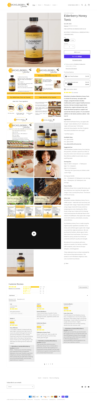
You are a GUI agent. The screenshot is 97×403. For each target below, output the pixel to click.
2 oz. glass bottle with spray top (72, 144)
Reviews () (12, 299)
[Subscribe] (32, 386)
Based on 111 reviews (14, 288)
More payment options (77, 60)
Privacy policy (37, 399)
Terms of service (44, 399)
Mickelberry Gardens (14, 399)
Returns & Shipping (54, 378)
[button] (34, 5)
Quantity (66, 43)
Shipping (66, 25)
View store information (71, 68)
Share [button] (67, 263)
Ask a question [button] (83, 287)
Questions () (21, 299)
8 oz (73, 40)
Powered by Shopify (22, 399)
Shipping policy (52, 399)
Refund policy (30, 399)
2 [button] (46, 364)
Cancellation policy (61, 399)
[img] (21, 309)
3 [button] (48, 364)
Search (39, 378)
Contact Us (45, 378)
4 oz (67, 40)
